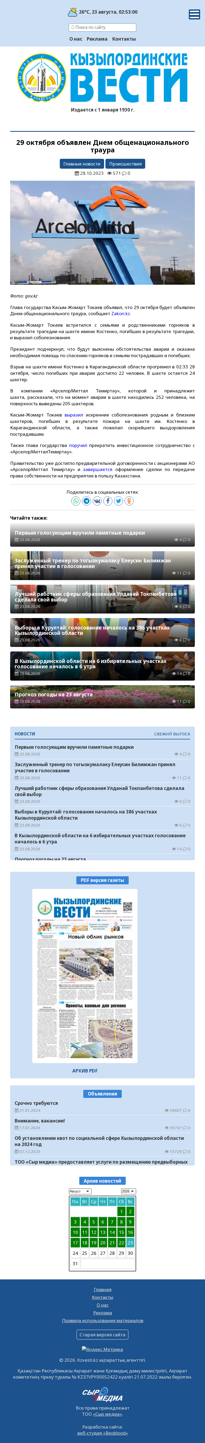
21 (112, 1243)
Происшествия (125, 164)
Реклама (97, 39)
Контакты (124, 39)
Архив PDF (85, 1071)
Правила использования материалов (102, 1320)
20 (102, 1243)
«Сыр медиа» (107, 1414)
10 (75, 1232)
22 (121, 1243)
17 (75, 1243)
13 (102, 1232)
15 (121, 1232)
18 (84, 1243)
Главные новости (81, 164)
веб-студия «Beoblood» (102, 1433)
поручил (79, 445)
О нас (75, 39)
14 (112, 1232)
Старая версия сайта (102, 1335)
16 (130, 1232)
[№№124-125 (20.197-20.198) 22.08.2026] (84, 976)
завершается (99, 469)
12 (93, 1232)
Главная (103, 1289)
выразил (75, 415)
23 (130, 1243)
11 (84, 1232)
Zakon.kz (120, 313)
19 (93, 1243)
